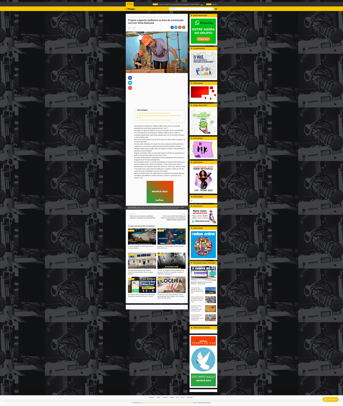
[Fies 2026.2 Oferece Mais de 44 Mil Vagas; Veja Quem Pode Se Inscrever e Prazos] (142, 285)
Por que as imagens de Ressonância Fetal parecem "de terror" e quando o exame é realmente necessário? (170, 272)
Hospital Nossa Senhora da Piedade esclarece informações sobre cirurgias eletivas (140, 272)
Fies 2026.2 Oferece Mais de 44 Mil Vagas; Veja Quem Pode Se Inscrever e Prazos (141, 295)
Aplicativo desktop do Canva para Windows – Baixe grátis (201, 283)
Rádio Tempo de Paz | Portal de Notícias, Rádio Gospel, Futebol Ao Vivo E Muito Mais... (167, 402)
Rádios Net (189, 397)
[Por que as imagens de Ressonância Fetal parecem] (171, 261)
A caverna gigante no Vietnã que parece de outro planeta (155, 120)
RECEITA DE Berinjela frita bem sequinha (207, 4)
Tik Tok (183, 397)
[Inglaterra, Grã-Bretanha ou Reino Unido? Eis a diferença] (171, 236)
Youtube (172, 397)
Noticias (139, 4)
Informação (131, 230)
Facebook (151, 397)
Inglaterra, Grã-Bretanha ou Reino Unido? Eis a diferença (154, 113)
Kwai (177, 397)
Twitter (158, 397)
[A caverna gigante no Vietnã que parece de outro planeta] (142, 236)
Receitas (193, 4)
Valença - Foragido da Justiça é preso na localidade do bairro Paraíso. (163, 4)
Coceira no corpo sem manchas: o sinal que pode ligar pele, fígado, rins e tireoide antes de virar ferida (170, 296)
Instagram (165, 397)
